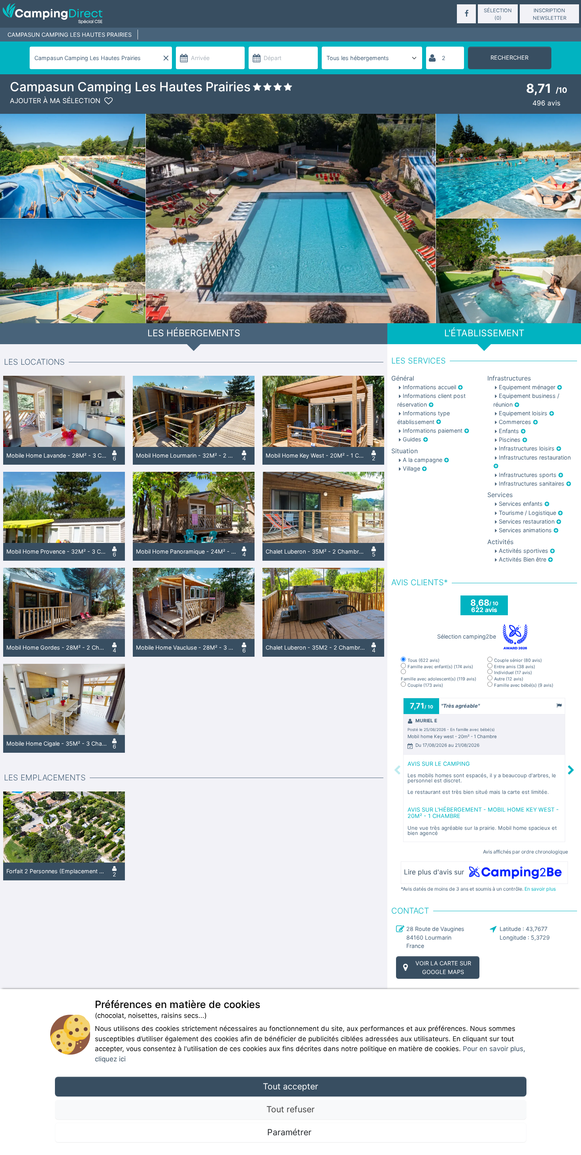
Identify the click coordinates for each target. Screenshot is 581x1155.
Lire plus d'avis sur (435, 872)
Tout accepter (290, 1086)
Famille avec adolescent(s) (438, 679)
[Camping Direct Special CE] (96, 14)
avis (546, 103)
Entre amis (514, 667)
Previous (397, 770)
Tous (423, 660)
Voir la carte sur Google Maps (443, 967)
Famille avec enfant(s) (440, 667)
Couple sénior (518, 660)
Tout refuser (290, 1109)
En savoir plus (540, 889)
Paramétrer (290, 1132)
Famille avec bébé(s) (523, 685)
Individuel (513, 673)
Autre (508, 679)
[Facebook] (466, 13)
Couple (425, 685)
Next (571, 770)
